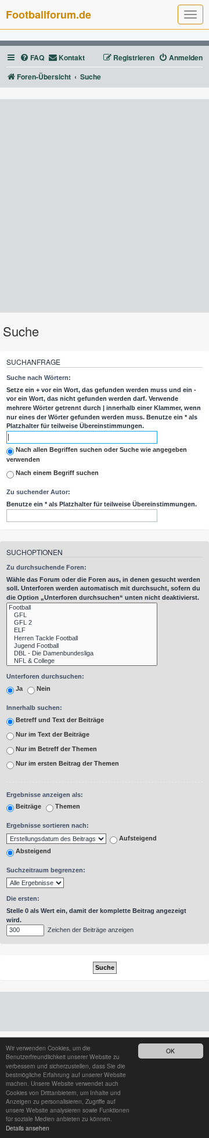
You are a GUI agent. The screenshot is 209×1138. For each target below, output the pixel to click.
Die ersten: (22, 898)
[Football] (82, 607)
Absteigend (32, 850)
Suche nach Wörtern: (38, 377)
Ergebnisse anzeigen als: (44, 794)
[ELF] (82, 630)
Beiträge (27, 806)
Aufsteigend (137, 838)
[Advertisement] (104, 206)
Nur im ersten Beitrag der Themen (66, 763)
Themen (66, 806)
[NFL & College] (82, 661)
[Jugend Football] (82, 646)
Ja (18, 688)
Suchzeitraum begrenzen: (45, 870)
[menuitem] (32, 58)
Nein (43, 688)
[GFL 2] (82, 622)
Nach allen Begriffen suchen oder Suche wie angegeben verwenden (96, 454)
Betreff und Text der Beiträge (59, 719)
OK (170, 1050)
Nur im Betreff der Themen (55, 748)
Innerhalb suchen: (34, 707)
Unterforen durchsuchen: (45, 676)
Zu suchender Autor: (38, 491)
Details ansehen (27, 1127)
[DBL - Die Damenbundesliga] (82, 653)
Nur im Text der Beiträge (51, 734)
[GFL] (82, 615)
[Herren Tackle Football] (82, 638)
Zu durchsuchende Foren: (46, 567)
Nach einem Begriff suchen (56, 473)
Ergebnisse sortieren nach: (47, 825)
